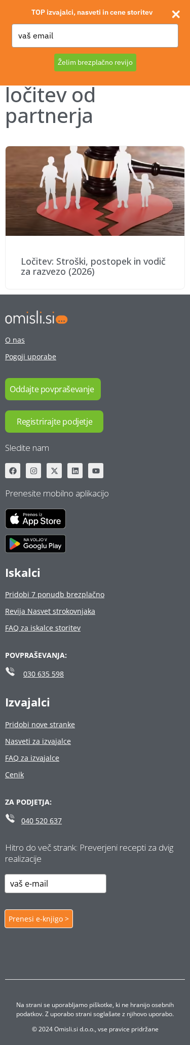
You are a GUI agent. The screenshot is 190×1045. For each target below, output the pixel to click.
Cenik (14, 774)
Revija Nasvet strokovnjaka (50, 611)
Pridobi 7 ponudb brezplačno (54, 594)
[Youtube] (95, 470)
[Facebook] (12, 470)
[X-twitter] (54, 470)
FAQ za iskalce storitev (43, 628)
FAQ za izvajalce (32, 758)
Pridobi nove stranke (40, 724)
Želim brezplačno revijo (95, 62)
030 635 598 (43, 674)
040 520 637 (41, 820)
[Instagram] (33, 470)
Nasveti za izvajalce (38, 741)
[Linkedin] (75, 470)
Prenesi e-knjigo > (39, 919)
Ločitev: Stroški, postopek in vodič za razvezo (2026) (93, 266)
